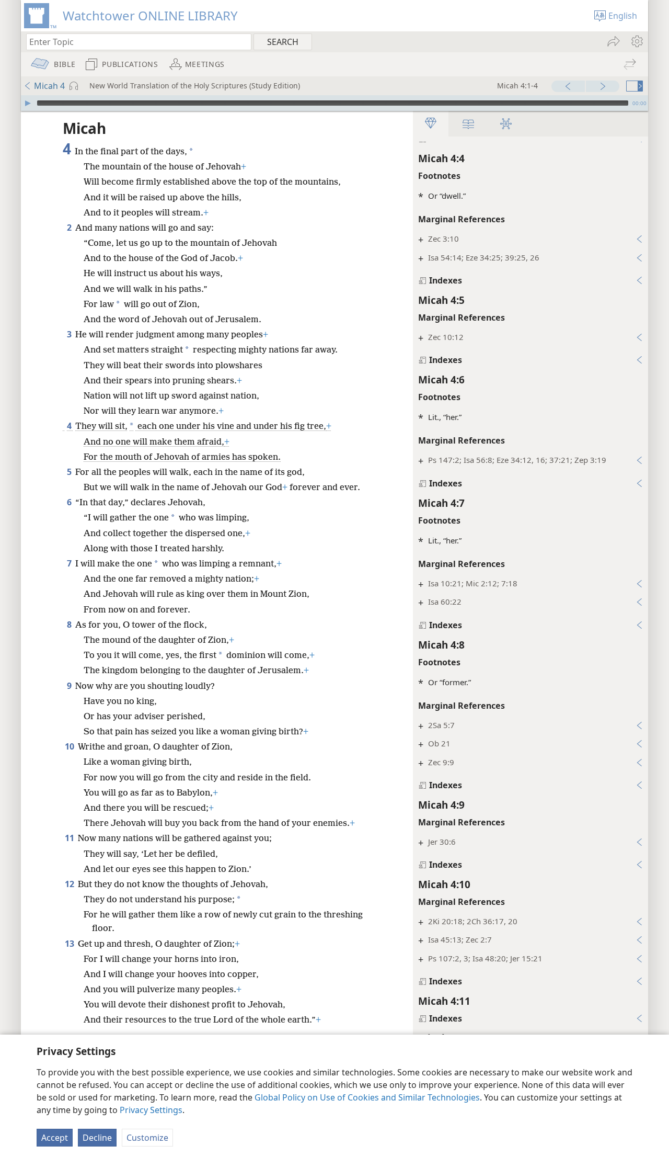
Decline (97, 1137)
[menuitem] (636, 41)
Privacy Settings (151, 1110)
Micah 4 (49, 86)
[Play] (28, 103)
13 (70, 943)
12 (70, 884)
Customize (147, 1137)
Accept (54, 1137)
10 (70, 746)
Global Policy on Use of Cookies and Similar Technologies (367, 1097)
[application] (334, 103)
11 (70, 838)
